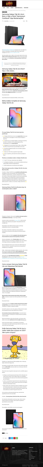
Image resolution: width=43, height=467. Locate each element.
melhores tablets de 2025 (14, 52)
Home (3, 10)
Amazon (6, 10)
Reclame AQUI (17, 220)
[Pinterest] (14, 438)
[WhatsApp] (17, 438)
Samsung (6, 433)
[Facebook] (10, 438)
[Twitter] (12, 438)
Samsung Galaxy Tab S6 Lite (8, 49)
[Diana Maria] (2, 21)
